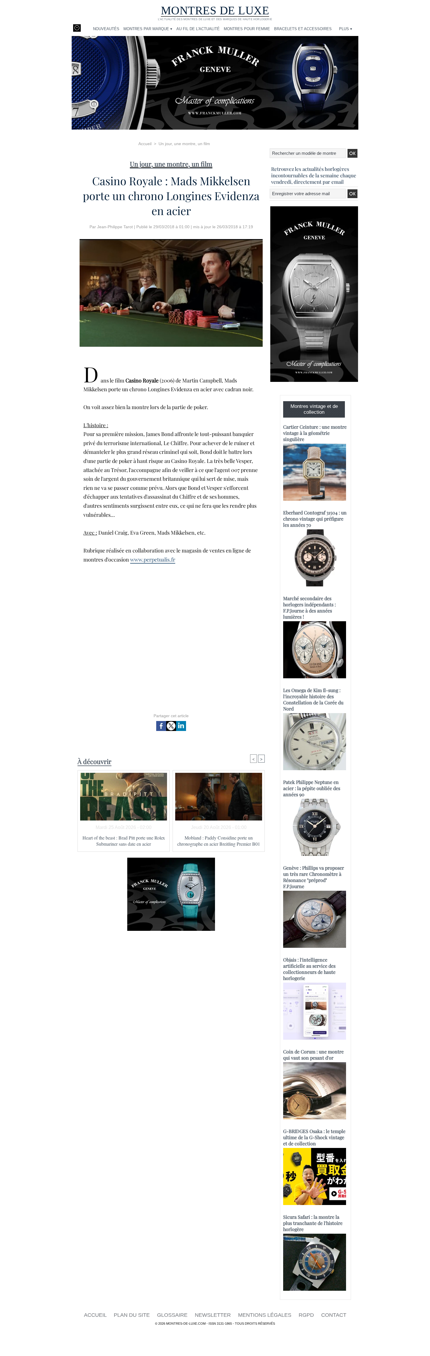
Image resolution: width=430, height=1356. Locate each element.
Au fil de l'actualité (198, 29)
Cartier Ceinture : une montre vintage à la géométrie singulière (315, 433)
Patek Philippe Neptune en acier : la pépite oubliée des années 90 (311, 788)
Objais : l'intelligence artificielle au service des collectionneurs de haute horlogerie (309, 969)
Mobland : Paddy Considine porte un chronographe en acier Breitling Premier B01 (218, 841)
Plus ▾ (345, 29)
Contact (333, 1315)
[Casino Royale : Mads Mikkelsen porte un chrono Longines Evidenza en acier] (171, 241)
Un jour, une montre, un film (184, 143)
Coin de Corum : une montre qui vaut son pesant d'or (313, 1054)
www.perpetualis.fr (152, 559)
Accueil (145, 143)
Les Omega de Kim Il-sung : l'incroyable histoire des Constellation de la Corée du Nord (313, 699)
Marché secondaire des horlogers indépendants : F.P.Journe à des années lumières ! (309, 607)
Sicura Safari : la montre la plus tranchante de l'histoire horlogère (313, 1223)
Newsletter (213, 1315)
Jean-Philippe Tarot (115, 226)
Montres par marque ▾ (147, 29)
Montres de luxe (215, 10)
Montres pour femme (247, 29)
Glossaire (173, 1315)
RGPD (307, 1315)
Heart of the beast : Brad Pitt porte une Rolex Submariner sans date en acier (123, 841)
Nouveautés (106, 29)
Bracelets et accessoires (303, 29)
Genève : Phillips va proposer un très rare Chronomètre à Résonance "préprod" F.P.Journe (313, 877)
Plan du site (132, 1315)
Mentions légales (265, 1315)
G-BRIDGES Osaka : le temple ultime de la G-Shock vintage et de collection (314, 1137)
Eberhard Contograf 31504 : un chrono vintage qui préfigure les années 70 (315, 518)
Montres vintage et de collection (314, 409)
